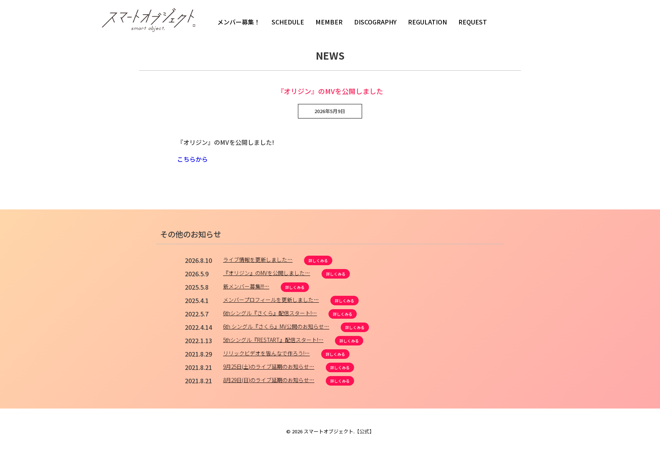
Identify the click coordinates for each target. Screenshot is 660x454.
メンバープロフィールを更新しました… (271, 299)
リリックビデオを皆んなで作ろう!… (266, 353)
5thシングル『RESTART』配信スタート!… (273, 340)
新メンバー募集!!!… (246, 286)
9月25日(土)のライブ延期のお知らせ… (268, 366)
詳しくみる (318, 260)
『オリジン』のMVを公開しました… (266, 273)
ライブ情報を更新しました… (258, 259)
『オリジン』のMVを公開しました (330, 91)
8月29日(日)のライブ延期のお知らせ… (268, 380)
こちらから (192, 159)
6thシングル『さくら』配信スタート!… (270, 313)
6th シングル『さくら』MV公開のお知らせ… (276, 326)
